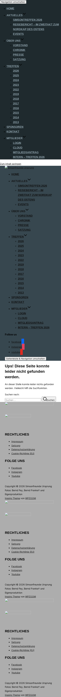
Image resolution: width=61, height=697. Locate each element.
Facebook (16, 468)
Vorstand (20, 45)
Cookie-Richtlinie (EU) (22, 453)
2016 (16, 108)
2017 (16, 103)
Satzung (19, 59)
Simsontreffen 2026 (27, 19)
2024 (16, 80)
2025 (16, 75)
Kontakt (13, 131)
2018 (16, 98)
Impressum (17, 441)
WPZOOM (30, 498)
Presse (18, 54)
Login (17, 143)
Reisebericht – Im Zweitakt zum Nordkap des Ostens (35, 195)
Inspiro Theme (12, 498)
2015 (16, 112)
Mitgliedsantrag (26, 152)
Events (18, 34)
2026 (16, 70)
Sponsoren (15, 127)
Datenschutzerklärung (23, 449)
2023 (16, 85)
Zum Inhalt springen (10, 163)
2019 (16, 94)
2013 (16, 122)
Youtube (15, 476)
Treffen (13, 66)
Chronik (19, 50)
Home (10, 8)
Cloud (17, 147)
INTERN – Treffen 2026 (29, 157)
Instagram (16, 472)
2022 (16, 89)
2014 (16, 117)
